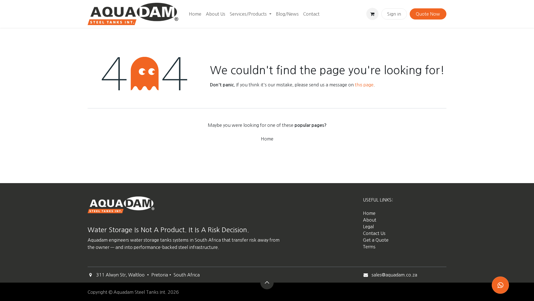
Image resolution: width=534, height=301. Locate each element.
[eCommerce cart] (372, 14)
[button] (267, 282)
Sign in (394, 14)
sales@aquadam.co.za (394, 275)
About (369, 220)
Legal (368, 226)
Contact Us (374, 233)
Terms (369, 247)
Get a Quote (376, 240)
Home (267, 139)
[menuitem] (195, 14)
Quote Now (428, 14)
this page (364, 84)
